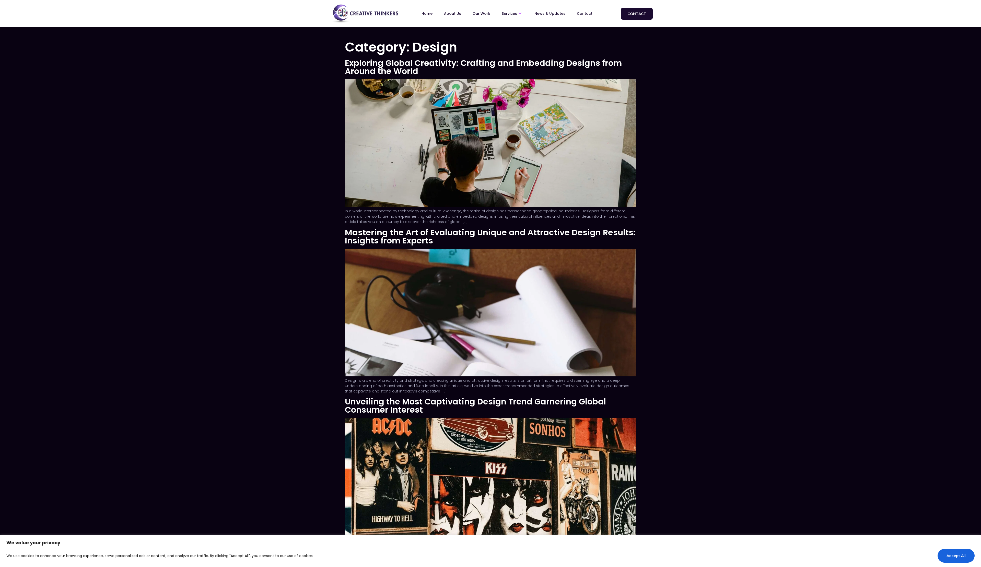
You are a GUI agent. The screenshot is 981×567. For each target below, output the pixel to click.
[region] (490, 551)
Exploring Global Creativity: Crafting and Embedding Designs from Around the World (483, 67)
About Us (452, 13)
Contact (584, 13)
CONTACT (636, 13)
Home (427, 13)
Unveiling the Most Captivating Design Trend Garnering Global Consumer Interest (475, 405)
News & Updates (549, 13)
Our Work (481, 13)
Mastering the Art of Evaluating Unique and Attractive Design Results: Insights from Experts (490, 236)
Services (509, 13)
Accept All (956, 555)
